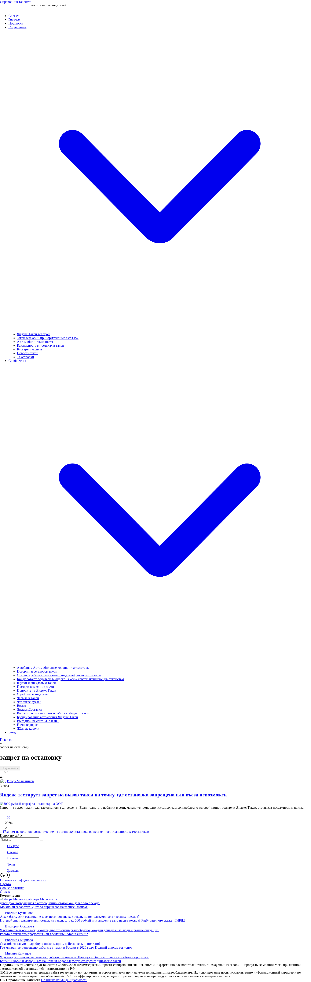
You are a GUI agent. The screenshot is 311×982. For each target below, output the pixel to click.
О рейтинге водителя (32, 694)
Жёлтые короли (28, 728)
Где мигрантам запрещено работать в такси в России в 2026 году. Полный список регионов (66, 947)
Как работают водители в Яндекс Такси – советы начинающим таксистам (70, 679)
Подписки (15, 23)
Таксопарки (25, 357)
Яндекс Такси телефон (33, 334)
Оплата (5, 891)
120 (7, 817)
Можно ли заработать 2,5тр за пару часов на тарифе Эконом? (44, 907)
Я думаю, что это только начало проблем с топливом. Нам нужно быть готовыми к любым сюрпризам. (74, 957)
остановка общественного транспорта (101, 831)
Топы (11, 864)
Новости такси (27, 353)
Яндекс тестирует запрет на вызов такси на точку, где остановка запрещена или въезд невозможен (113, 794)
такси (145, 831)
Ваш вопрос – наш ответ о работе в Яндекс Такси (53, 713)
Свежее (13, 16)
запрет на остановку (20, 831)
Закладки (14, 870)
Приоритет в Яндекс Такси (36, 690)
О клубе (13, 846)
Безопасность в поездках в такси (40, 345)
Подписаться (10, 768)
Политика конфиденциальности (23, 880)
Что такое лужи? (29, 702)
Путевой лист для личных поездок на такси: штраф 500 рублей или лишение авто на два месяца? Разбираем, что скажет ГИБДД (92, 920)
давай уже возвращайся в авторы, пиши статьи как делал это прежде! (50, 903)
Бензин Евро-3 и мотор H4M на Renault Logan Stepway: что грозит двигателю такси (60, 961)
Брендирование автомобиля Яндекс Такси (47, 717)
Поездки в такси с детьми (35, 686)
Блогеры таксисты (30, 349)
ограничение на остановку (54, 831)
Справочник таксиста (15, 2)
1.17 (3, 831)
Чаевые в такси (28, 698)
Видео (21, 705)
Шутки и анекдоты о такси (36, 683)
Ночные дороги (28, 724)
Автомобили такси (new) (35, 341)
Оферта (5, 884)
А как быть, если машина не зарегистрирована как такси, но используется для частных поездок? (70, 916)
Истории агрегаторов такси (37, 671)
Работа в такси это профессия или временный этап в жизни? (44, 934)
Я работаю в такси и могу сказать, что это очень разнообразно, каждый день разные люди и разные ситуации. (79, 930)
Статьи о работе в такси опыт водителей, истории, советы (59, 675)
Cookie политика (12, 888)
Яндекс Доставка (29, 709)
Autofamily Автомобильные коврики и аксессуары (53, 667)
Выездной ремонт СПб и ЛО (38, 721)
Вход (12, 732)
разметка (134, 831)
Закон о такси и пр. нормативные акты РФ (47, 338)
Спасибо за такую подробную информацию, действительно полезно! (50, 943)
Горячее (14, 19)
